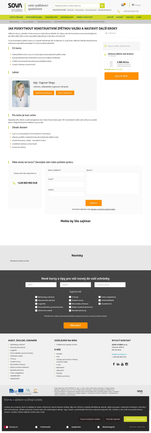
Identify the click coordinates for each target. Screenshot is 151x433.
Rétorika (70, 10)
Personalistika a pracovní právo (50, 307)
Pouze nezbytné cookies (90, 419)
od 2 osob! (114, 69)
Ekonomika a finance (80, 304)
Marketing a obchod (46, 297)
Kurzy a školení (16, 17)
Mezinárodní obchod (46, 300)
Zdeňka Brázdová (104, 10)
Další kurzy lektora (44, 93)
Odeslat (94, 203)
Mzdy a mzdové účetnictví (82, 307)
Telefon (51, 190)
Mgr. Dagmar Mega (44, 82)
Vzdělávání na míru (34, 17)
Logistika (42, 304)
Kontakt (130, 17)
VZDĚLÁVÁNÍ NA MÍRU (65, 340)
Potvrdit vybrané (113, 419)
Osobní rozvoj (77, 300)
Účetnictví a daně (45, 310)
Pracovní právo (91, 10)
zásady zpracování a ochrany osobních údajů (91, 316)
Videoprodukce (67, 17)
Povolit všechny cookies (135, 419)
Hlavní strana (14, 22)
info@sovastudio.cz (119, 354)
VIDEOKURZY (14, 379)
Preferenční (45, 427)
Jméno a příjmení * (54, 170)
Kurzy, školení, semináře (22, 340)
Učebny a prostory (84, 17)
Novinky (119, 17)
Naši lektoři (60, 367)
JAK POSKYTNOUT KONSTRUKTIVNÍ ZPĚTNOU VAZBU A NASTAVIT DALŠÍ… (80, 22)
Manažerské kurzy (44, 22)
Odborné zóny (51, 17)
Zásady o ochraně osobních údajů (103, 209)
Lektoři (110, 17)
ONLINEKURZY (15, 376)
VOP (57, 357)
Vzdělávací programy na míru (66, 344)
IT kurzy (75, 297)
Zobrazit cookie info (137, 427)
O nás (138, 17)
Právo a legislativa (108, 297)
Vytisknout (112, 33)
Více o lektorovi (65, 93)
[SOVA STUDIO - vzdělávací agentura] (30, 7)
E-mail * (51, 179)
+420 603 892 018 (130, 11)
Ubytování (60, 370)
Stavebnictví (106, 304)
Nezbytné (13, 427)
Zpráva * (89, 170)
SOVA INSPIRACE (107, 300)
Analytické (76, 427)
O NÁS (57, 349)
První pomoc (79, 10)
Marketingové (109, 427)
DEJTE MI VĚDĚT (121, 76)
